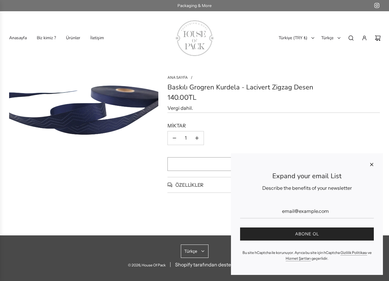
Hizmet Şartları (298, 258)
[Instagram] (377, 5)
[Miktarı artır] (197, 138)
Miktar (176, 126)
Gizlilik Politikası (353, 252)
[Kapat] (371, 164)
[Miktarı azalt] (174, 138)
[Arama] (351, 38)
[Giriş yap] (364, 38)
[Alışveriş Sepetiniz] (377, 38)
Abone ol (307, 234)
